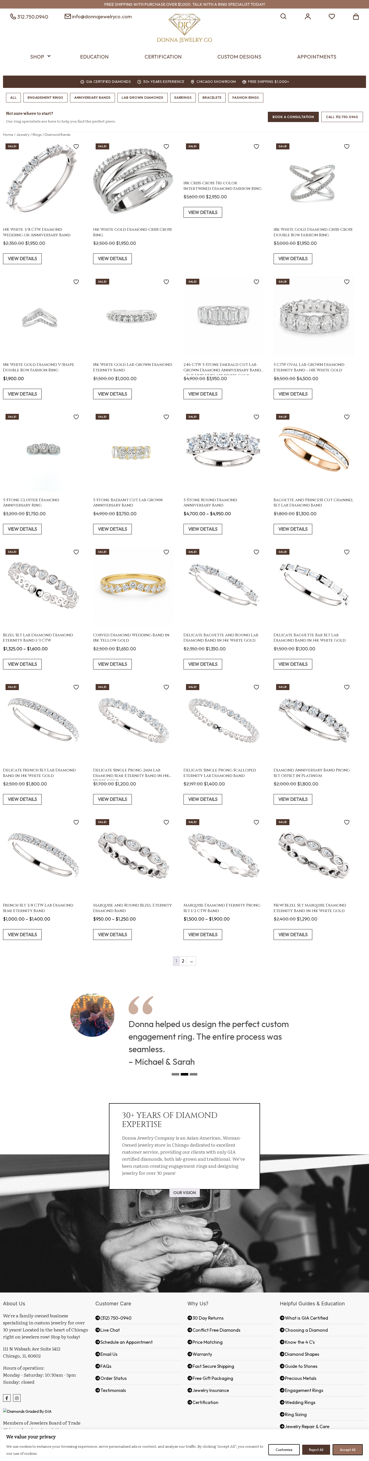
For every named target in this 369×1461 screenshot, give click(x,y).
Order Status (113, 1378)
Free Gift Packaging (213, 1378)
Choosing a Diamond (306, 1330)
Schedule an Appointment (126, 1342)
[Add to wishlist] (77, 146)
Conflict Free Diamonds (216, 1330)
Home (8, 134)
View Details (22, 258)
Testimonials (113, 1390)
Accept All (347, 1449)
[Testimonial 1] (175, 1076)
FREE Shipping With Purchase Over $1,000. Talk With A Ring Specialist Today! (184, 4)
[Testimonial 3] (193, 1076)
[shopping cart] (356, 16)
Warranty (202, 1354)
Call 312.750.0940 (342, 117)
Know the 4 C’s (300, 1342)
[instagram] (17, 1398)
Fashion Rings (245, 97)
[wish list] (332, 16)
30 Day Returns (208, 1318)
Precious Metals (301, 1378)
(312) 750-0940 (116, 1318)
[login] (308, 16)
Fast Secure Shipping (213, 1366)
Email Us (108, 1354)
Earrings (183, 97)
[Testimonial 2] (184, 1076)
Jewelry (23, 134)
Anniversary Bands (92, 97)
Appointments (316, 56)
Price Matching (208, 1342)
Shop (37, 56)
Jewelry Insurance (211, 1390)
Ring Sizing (296, 1414)
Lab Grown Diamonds (142, 97)
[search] (284, 16)
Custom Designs (239, 56)
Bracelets (212, 97)
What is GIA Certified (306, 1318)
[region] (184, 1445)
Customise (284, 1449)
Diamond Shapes (302, 1354)
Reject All (316, 1449)
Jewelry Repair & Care (307, 1426)
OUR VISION (184, 1192)
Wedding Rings (300, 1402)
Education (94, 56)
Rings (37, 134)
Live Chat (110, 1330)
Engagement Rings (45, 97)
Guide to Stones (301, 1366)
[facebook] (7, 1398)
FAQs (105, 1366)
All (13, 97)
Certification (163, 56)
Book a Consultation (293, 117)
